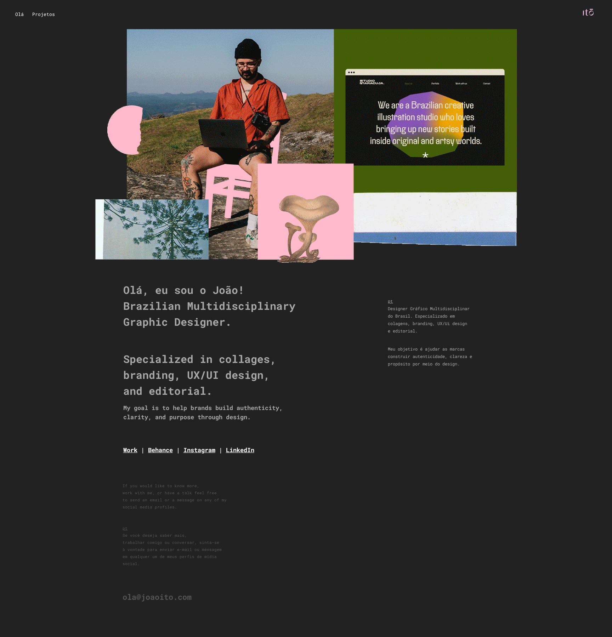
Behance (160, 450)
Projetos (43, 14)
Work (130, 450)
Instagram (199, 450)
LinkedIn (240, 450)
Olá (19, 14)
